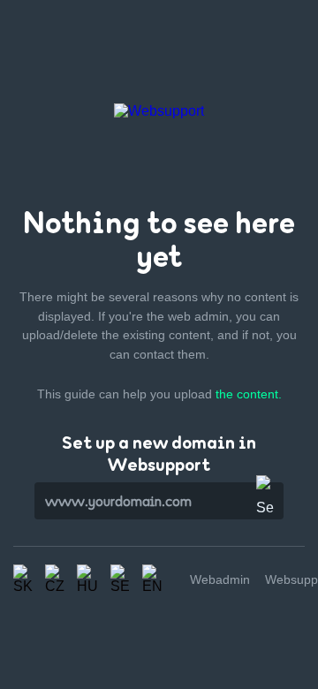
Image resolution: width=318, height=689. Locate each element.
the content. (249, 394)
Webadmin (220, 579)
